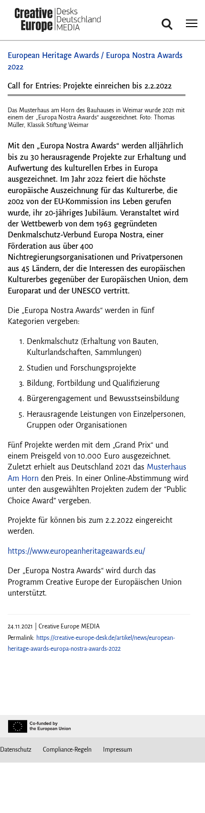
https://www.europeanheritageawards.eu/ (76, 551)
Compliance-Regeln (67, 749)
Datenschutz (15, 749)
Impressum (117, 749)
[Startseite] (58, 21)
